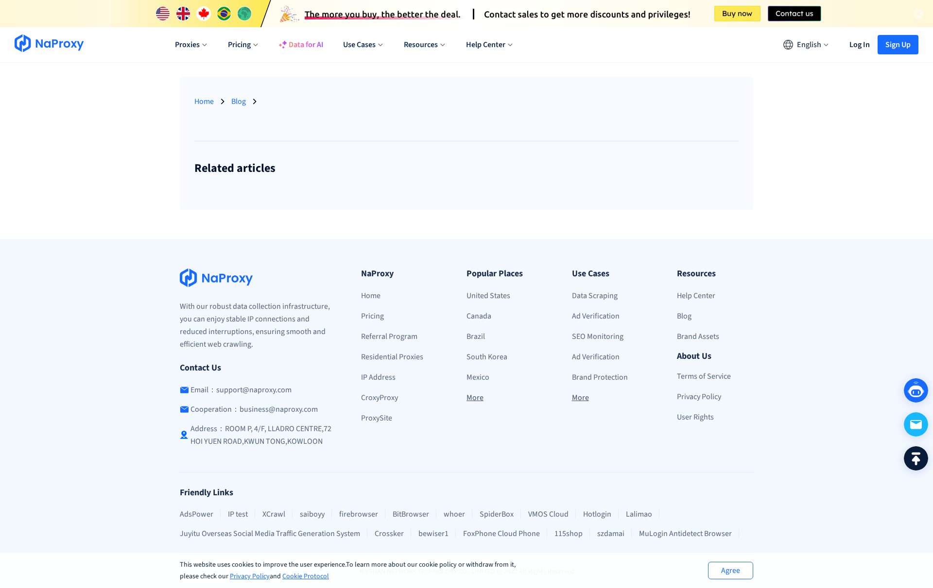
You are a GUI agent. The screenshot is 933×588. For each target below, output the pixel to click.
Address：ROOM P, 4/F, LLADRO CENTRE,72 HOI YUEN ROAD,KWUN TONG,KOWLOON (260, 435)
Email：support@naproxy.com (241, 390)
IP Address (378, 377)
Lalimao (639, 514)
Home (204, 101)
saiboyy (312, 514)
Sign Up (898, 44)
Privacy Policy (250, 576)
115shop (568, 533)
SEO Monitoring (597, 336)
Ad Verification (596, 316)
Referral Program (389, 336)
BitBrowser (411, 514)
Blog (238, 101)
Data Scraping (595, 295)
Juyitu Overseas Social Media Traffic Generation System (270, 533)
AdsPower (196, 514)
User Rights (695, 417)
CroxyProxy (379, 397)
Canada (478, 316)
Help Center (696, 295)
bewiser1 (433, 533)
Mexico (477, 377)
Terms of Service (704, 376)
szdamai (610, 533)
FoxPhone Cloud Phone (501, 533)
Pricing (372, 316)
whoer (454, 514)
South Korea (486, 357)
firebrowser (358, 514)
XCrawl (273, 514)
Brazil (475, 336)
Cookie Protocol (305, 576)
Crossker (389, 533)
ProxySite (376, 418)
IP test (238, 514)
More (475, 397)
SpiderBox (497, 514)
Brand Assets (698, 336)
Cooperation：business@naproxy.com (254, 409)
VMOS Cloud (548, 514)
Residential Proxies (392, 357)
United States (488, 295)
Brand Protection (600, 377)
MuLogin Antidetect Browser (685, 533)
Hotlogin (597, 514)
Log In (859, 44)
